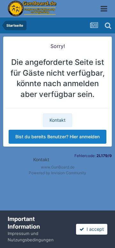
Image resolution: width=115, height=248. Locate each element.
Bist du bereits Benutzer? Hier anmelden (57, 136)
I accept (94, 229)
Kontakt (57, 120)
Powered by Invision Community (57, 172)
